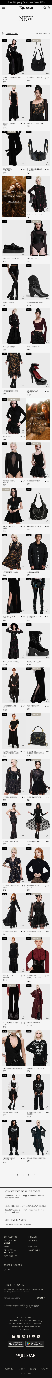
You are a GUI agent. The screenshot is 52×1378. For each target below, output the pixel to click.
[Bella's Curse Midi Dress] (38, 1137)
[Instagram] (13, 1336)
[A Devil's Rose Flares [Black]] (14, 1002)
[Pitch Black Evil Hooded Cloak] (14, 1137)
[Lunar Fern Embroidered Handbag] (38, 731)
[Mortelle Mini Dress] (14, 552)
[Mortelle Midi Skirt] (14, 370)
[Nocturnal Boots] (38, 641)
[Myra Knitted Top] (38, 326)
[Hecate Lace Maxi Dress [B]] (14, 955)
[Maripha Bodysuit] (38, 777)
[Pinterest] (23, 1336)
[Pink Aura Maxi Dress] (14, 641)
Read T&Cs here (36, 1307)
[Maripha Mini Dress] (14, 777)
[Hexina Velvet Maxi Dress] (14, 103)
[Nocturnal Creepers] (14, 238)
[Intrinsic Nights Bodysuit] (14, 460)
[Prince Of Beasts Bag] (38, 57)
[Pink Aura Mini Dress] (38, 194)
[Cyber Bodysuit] (38, 238)
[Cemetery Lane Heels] (38, 370)
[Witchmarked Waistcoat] (14, 1048)
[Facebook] (28, 1336)
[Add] (23, 72)
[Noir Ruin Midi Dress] (14, 1092)
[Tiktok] (18, 1336)
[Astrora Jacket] (38, 552)
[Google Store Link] (35, 1344)
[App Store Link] (16, 1344)
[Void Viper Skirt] (38, 685)
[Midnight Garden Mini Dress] (14, 865)
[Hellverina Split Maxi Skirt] (14, 596)
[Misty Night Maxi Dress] (14, 685)
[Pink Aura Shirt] (14, 326)
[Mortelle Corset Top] (38, 103)
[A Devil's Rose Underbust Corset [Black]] (38, 955)
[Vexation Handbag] (38, 506)
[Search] (44, 7)
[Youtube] (33, 1336)
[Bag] (48, 7)
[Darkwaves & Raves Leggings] (38, 596)
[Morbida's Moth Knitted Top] (38, 865)
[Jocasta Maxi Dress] (14, 911)
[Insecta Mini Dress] (38, 911)
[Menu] (3, 7)
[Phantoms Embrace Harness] (38, 148)
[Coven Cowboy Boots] (38, 282)
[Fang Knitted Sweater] (38, 1048)
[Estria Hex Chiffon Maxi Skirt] (14, 57)
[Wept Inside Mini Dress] (14, 506)
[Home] (26, 7)
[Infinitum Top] (14, 416)
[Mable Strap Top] (38, 460)
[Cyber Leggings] (14, 282)
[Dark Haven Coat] (38, 1002)
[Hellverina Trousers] (14, 148)
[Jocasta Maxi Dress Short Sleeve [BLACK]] (14, 731)
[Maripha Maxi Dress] (14, 821)
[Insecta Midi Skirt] (38, 821)
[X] (38, 1336)
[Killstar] (26, 1356)
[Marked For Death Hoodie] (38, 1092)
